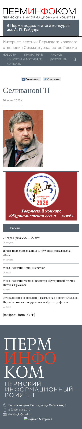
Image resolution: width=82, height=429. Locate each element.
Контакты (14, 63)
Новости (9, 54)
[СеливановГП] (23, 138)
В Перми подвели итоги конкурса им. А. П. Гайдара (38, 27)
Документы (59, 59)
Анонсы (57, 54)
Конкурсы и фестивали (24, 59)
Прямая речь (33, 54)
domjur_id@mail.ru (19, 414)
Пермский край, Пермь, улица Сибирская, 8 (37, 405)
